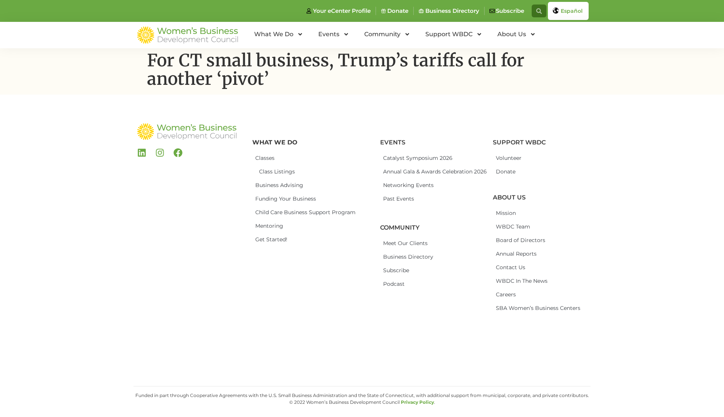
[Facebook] (178, 152)
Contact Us (510, 267)
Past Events (398, 198)
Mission (506, 213)
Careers (506, 294)
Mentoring (269, 225)
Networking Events (408, 185)
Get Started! (271, 239)
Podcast (394, 284)
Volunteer (509, 158)
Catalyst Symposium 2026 (411, 158)
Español (572, 11)
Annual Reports (516, 253)
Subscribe (396, 270)
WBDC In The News (522, 280)
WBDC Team (513, 226)
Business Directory (408, 256)
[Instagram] (159, 152)
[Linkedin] (141, 152)
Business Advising (279, 185)
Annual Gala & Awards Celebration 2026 (411, 171)
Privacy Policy (417, 402)
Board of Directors (520, 240)
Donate (505, 171)
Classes (265, 158)
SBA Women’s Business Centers (524, 308)
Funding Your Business (283, 198)
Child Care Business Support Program (283, 212)
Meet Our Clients (405, 243)
